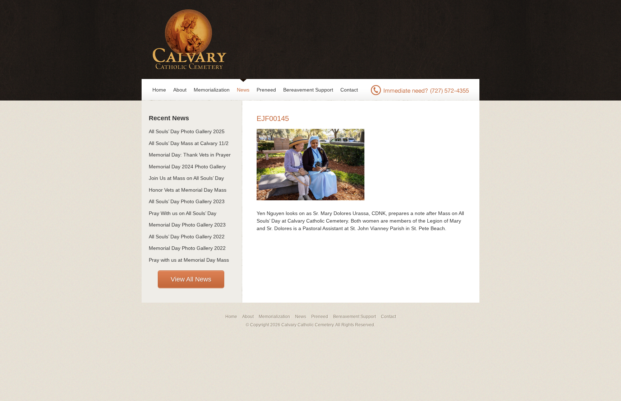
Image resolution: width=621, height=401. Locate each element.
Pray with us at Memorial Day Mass (189, 260)
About (180, 90)
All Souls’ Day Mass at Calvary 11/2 (189, 143)
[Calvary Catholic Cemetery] (187, 39)
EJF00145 (273, 118)
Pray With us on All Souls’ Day (182, 213)
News (243, 90)
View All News (191, 279)
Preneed (266, 90)
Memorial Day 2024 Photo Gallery (187, 166)
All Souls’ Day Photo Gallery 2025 (187, 131)
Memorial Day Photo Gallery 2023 (187, 225)
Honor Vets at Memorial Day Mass (187, 190)
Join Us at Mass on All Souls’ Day (186, 178)
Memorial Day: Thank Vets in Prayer (190, 155)
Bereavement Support (308, 90)
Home (159, 90)
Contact (349, 90)
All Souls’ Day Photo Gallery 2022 (187, 236)
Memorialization (212, 90)
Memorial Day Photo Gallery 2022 (187, 248)
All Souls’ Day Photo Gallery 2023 (187, 201)
